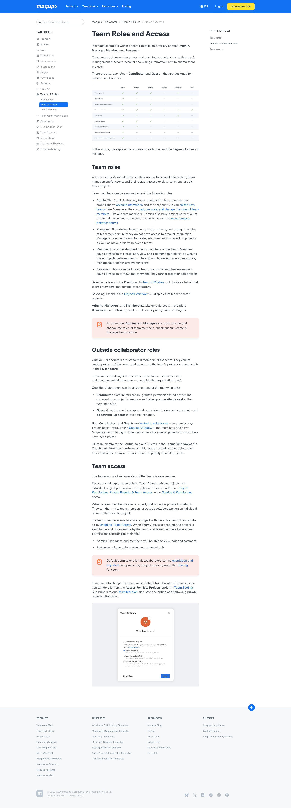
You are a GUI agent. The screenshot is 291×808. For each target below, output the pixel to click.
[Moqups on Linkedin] (203, 795)
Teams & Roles (49, 94)
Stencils (45, 39)
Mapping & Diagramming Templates (111, 731)
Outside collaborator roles (224, 43)
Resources (108, 6)
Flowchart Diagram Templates (107, 742)
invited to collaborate (154, 423)
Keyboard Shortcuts (52, 144)
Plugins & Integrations (159, 747)
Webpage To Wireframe (48, 758)
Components (48, 61)
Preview (45, 89)
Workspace (47, 78)
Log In (219, 6)
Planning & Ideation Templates (108, 758)
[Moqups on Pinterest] (227, 795)
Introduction (47, 99)
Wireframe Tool (44, 725)
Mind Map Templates (103, 736)
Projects (45, 83)
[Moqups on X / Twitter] (195, 795)
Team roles (215, 37)
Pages (44, 72)
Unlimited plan (128, 592)
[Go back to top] (251, 707)
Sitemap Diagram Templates (106, 747)
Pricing (126, 6)
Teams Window (153, 282)
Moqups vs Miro (44, 775)
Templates (88, 6)
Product (71, 6)
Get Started (154, 736)
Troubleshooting (50, 149)
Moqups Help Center (104, 22)
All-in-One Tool (44, 753)
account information (129, 205)
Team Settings (184, 588)
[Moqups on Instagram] (219, 795)
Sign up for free (241, 6)
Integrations (47, 138)
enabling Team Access (115, 525)
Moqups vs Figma (45, 769)
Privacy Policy (76, 795)
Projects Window (136, 294)
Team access (216, 49)
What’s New (154, 742)
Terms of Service (55, 795)
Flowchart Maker (45, 731)
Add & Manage (48, 109)
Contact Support (211, 731)
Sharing (182, 565)
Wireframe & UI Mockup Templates (110, 725)
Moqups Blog (155, 725)
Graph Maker (43, 736)
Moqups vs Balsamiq (47, 764)
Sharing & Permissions (54, 116)
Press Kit (152, 753)
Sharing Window (140, 428)
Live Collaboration (51, 127)
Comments (47, 121)
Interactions (47, 67)
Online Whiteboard (46, 742)
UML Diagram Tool (46, 747)
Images (44, 44)
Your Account (48, 132)
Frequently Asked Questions (218, 736)
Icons (43, 50)
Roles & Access (49, 104)
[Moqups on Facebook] (211, 795)
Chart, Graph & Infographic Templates (112, 753)
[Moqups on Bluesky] (187, 795)
